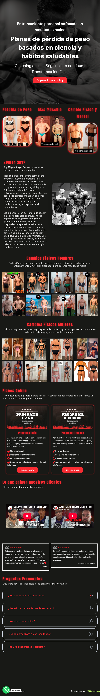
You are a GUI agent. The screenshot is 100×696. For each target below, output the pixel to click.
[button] (50, 80)
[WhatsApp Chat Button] (6, 690)
